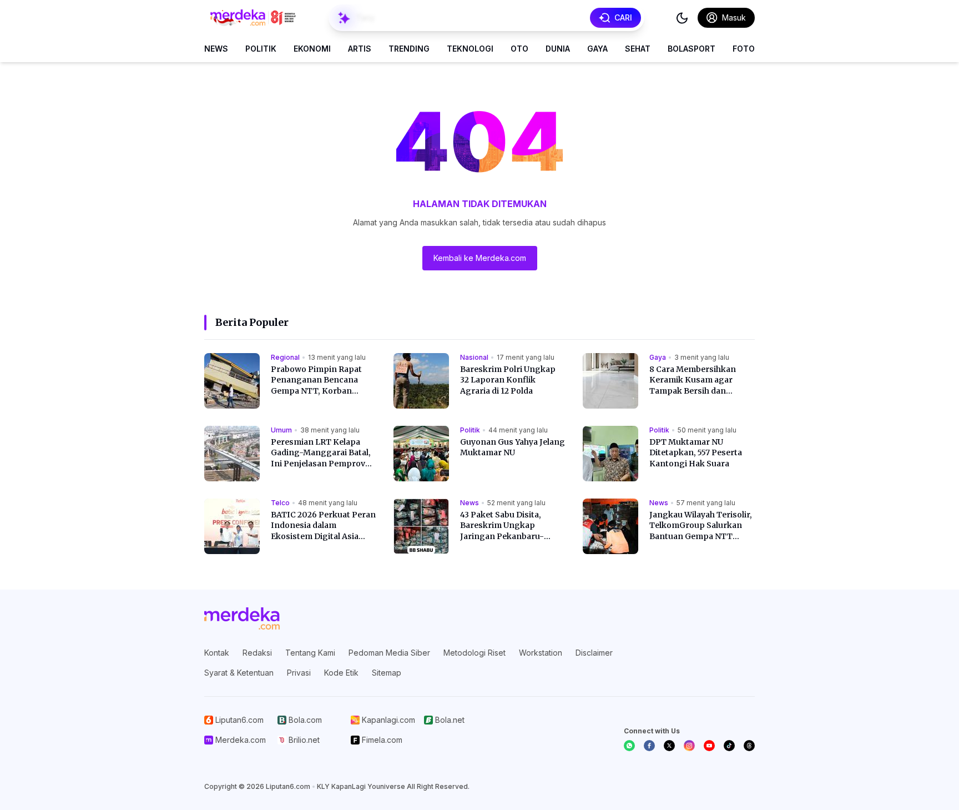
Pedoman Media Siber (389, 652)
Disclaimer (594, 652)
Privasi (299, 672)
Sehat (637, 48)
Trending (409, 48)
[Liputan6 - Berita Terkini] (242, 618)
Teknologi (470, 48)
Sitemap (386, 672)
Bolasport (691, 48)
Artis (359, 48)
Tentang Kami (310, 652)
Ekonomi (312, 48)
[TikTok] (729, 745)
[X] (669, 745)
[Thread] (749, 745)
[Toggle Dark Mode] (682, 18)
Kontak (216, 652)
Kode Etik (341, 672)
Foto (744, 48)
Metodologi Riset (474, 652)
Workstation (540, 652)
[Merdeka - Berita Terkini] (253, 18)
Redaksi (257, 652)
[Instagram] (689, 745)
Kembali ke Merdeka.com (479, 258)
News (216, 48)
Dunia (558, 48)
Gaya (597, 48)
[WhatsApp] (629, 745)
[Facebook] (649, 745)
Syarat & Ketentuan (239, 672)
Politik (260, 48)
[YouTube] (709, 745)
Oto (519, 48)
